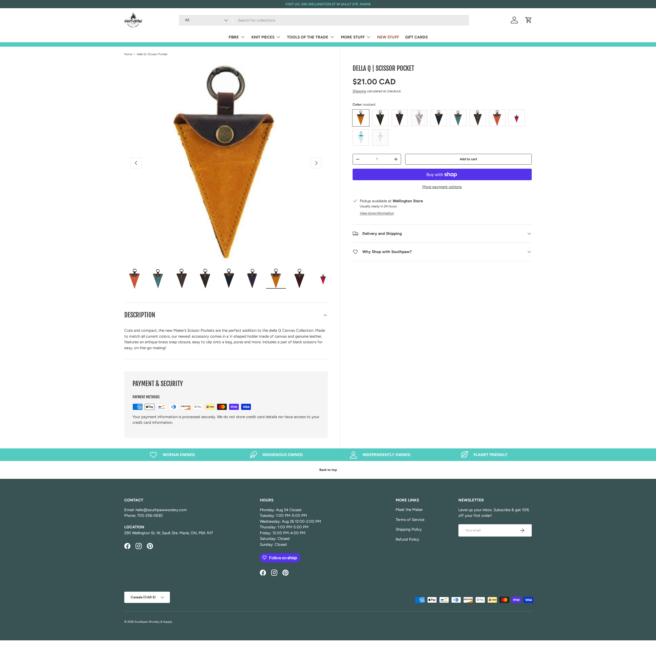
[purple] (400, 118)
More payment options (442, 187)
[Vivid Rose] (516, 118)
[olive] (380, 118)
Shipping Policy (409, 529)
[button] (528, 20)
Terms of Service (410, 519)
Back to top (328, 470)
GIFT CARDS (416, 37)
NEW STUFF (388, 37)
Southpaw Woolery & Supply (153, 621)
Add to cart (468, 159)
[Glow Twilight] (380, 137)
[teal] (458, 118)
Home (128, 54)
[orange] (497, 118)
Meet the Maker (409, 509)
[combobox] (324, 20)
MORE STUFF (353, 37)
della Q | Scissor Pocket (152, 54)
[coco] (477, 118)
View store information (377, 213)
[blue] (438, 118)
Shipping (359, 91)
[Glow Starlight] (361, 137)
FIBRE (234, 37)
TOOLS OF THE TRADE (307, 37)
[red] (419, 118)
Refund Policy (407, 539)
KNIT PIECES (262, 37)
